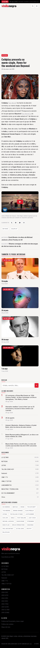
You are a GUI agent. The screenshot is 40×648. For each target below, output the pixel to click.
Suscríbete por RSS (7, 557)
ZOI (31, 643)
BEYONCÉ (5, 228)
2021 (5, 607)
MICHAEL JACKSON (8, 521)
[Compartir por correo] (23, 222)
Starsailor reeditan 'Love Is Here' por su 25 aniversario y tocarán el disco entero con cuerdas (19, 408)
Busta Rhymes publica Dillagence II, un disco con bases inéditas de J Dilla (21, 435)
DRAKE (22, 507)
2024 (4, 598)
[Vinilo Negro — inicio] (8, 6)
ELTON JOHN (20, 528)
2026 (4, 592)
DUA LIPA (5, 517)
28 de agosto (9, 418)
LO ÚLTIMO (5, 566)
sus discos (12, 103)
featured (4, 578)
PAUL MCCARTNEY (8, 528)
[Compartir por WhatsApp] (19, 222)
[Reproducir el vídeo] (20, 201)
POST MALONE (21, 517)
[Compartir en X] (11, 222)
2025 (4, 595)
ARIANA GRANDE (18, 510)
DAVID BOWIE (20, 521)
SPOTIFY (29, 528)
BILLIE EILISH (6, 532)
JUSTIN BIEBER (30, 514)
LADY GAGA (32, 517)
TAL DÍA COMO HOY (7, 575)
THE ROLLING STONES (16, 514)
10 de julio (4, 281)
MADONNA (30, 525)
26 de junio (4, 310)
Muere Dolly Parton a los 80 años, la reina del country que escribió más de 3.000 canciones (21, 445)
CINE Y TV (4, 581)
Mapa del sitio (5, 627)
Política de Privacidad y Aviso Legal (12, 621)
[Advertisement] (20, 30)
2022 (4, 604)
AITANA (5, 514)
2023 (4, 601)
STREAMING (30, 521)
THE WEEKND (6, 510)
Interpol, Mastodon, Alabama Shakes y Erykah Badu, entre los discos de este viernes (20, 426)
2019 (5, 612)
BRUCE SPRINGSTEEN (18, 525)
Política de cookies (7, 624)
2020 (5, 609)
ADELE (12, 517)
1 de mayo (4, 368)
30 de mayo (5, 339)
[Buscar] (32, 6)
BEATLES (15, 507)
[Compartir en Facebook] (15, 222)
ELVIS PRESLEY (29, 510)
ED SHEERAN (6, 507)
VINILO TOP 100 (6, 583)
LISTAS (3, 572)
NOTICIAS (4, 55)
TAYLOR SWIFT (31, 507)
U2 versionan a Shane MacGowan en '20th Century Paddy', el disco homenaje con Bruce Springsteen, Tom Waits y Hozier (20, 397)
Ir (36, 385)
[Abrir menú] (37, 6)
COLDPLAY (14, 228)
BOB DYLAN (6, 525)
